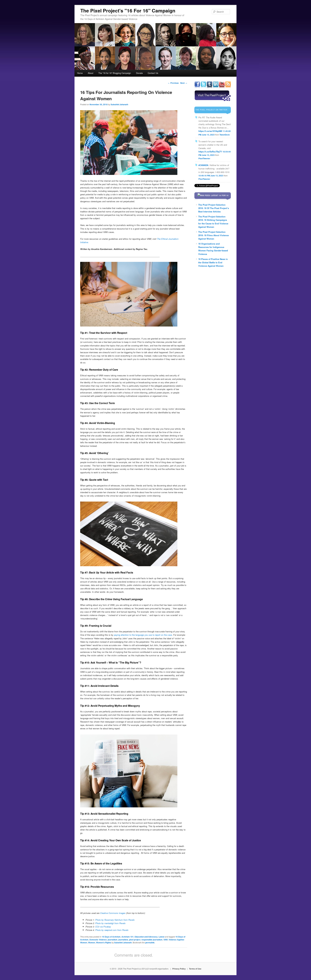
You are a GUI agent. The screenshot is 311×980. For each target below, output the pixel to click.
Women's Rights (103, 942)
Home (80, 73)
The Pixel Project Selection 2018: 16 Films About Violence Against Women (213, 235)
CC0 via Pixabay (103, 926)
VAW (165, 939)
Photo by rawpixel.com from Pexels (111, 930)
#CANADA (203, 165)
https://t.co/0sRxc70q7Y (210, 151)
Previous (173, 82)
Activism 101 (127, 936)
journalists (123, 939)
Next (183, 82)
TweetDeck (224, 134)
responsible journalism (151, 939)
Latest (161, 936)
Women (91, 942)
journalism (112, 939)
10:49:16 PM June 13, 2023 (210, 175)
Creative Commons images (113, 913)
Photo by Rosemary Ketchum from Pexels (115, 919)
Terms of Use (195, 968)
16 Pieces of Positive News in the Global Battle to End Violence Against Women (213, 262)
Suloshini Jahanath (119, 104)
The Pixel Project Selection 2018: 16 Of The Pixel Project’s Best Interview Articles (213, 208)
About (90, 73)
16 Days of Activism (111, 936)
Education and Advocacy (146, 936)
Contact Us (153, 73)
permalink (150, 942)
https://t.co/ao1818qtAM (210, 131)
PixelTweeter (204, 158)
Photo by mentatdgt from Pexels (110, 923)
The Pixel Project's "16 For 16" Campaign (127, 10)
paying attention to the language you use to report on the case (142, 634)
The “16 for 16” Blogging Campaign (114, 73)
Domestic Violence (98, 939)
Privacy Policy (179, 968)
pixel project (134, 939)
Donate (139, 73)
